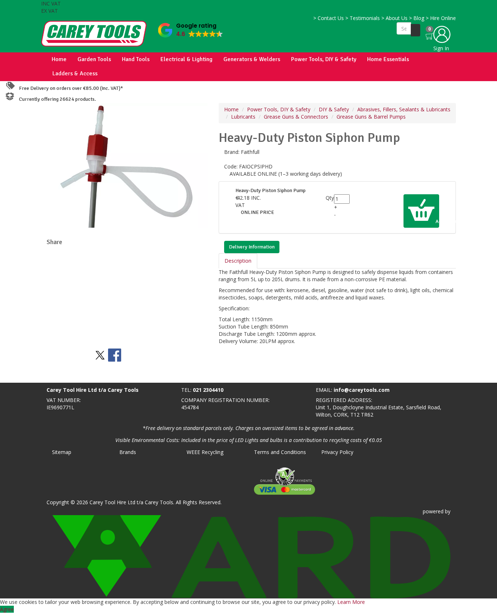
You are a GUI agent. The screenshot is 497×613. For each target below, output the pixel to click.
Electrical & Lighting (186, 59)
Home (59, 59)
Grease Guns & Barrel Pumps (371, 116)
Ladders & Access (75, 73)
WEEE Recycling (205, 452)
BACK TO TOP (19, 375)
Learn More (351, 601)
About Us (394, 18)
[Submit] (415, 30)
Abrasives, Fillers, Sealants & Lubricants (403, 109)
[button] (190, 28)
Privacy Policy (337, 452)
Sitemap (61, 452)
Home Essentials (388, 59)
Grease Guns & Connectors (296, 116)
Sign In (441, 48)
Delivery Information (252, 247)
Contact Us (328, 18)
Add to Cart (436, 221)
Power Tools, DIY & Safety (323, 59)
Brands (127, 452)
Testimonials (362, 18)
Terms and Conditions (280, 452)
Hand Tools (136, 59)
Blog (416, 18)
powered (433, 511)
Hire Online (441, 18)
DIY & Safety (334, 109)
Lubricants (243, 116)
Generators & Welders (251, 59)
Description (237, 260)
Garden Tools (94, 59)
